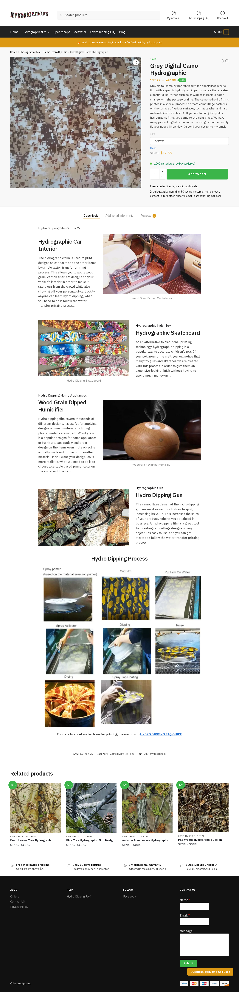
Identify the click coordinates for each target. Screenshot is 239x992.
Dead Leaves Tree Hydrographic (31, 840)
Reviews (145, 215)
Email (185, 915)
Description (91, 215)
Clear (153, 148)
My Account (174, 18)
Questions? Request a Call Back (210, 972)
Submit (188, 963)
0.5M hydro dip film (155, 754)
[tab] (91, 213)
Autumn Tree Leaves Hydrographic (145, 840)
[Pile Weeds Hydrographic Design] (203, 807)
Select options (35, 852)
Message (186, 931)
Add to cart (197, 174)
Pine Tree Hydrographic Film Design (90, 840)
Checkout (222, 18)
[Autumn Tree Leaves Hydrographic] (147, 808)
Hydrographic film (30, 52)
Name (185, 900)
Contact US (17, 901)
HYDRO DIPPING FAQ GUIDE (161, 734)
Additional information (120, 215)
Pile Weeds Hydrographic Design (200, 839)
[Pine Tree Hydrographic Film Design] (91, 808)
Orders (14, 896)
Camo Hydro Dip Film (55, 52)
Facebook (129, 896)
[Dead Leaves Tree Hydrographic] (35, 808)
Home (13, 52)
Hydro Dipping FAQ (198, 18)
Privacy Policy (19, 907)
